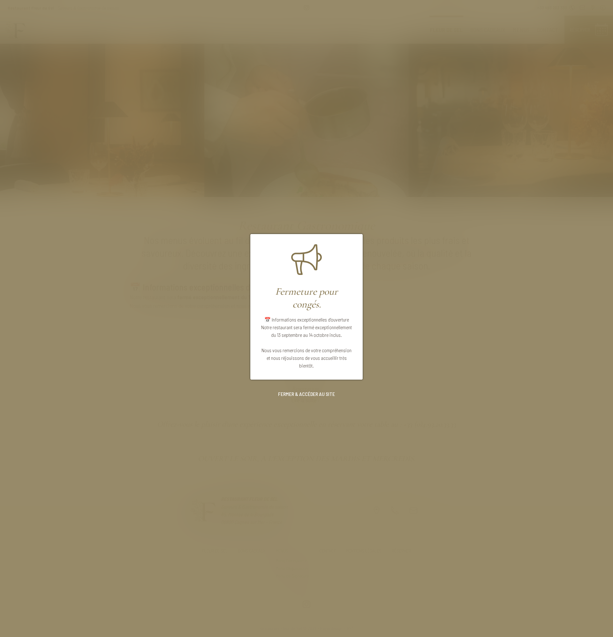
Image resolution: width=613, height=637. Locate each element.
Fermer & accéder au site (306, 394)
